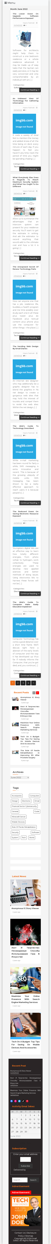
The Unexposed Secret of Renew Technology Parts (25, 268)
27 (12, 1132)
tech (24, 838)
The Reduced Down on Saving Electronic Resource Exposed (25, 513)
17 (30, 1123)
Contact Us (20, 1233)
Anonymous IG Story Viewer (29, 698)
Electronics (19, 591)
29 (21, 1132)
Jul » (29, 1143)
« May (22, 1143)
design (15, 801)
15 (21, 1123)
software (35, 832)
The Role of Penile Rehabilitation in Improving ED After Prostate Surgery (29, 754)
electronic (26, 801)
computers (34, 796)
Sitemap (29, 1236)
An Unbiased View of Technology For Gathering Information (25, 100)
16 (26, 1123)
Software (18, 88)
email (37, 801)
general (15, 811)
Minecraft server (19, 817)
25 (34, 1127)
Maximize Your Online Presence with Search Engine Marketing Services (29, 726)
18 (34, 1123)
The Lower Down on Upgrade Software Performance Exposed (25, 16)
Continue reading (29, 90)
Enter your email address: (25, 1162)
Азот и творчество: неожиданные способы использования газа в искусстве (29, 711)
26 (38, 1127)
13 (13, 1123)
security (15, 832)
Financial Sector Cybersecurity (24, 806)
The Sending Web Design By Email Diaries (25, 347)
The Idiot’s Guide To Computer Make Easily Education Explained (25, 604)
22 (21, 1127)
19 (38, 1123)
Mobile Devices (18, 822)
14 (17, 1123)
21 (17, 1127)
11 (34, 1119)
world (31, 838)
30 (26, 1132)
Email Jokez (31, 1170)
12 (38, 1119)
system (15, 838)
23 (26, 1127)
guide (36, 811)
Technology (19, 166)
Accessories (17, 796)
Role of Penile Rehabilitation (24, 827)
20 (12, 1127)
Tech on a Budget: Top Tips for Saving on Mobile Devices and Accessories (29, 740)
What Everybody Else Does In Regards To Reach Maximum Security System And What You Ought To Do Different (25, 182)
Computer (18, 673)
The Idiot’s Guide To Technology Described (25, 427)
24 (30, 1127)
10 (30, 1119)
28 (17, 1132)
